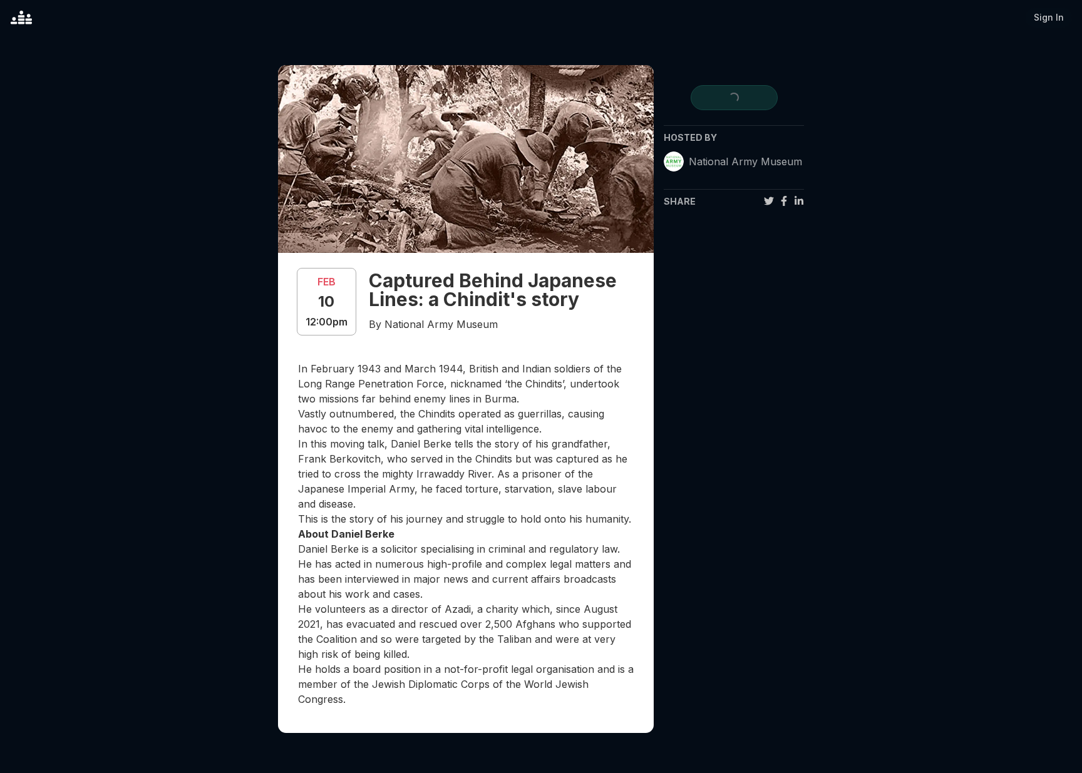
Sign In (1049, 17)
